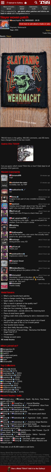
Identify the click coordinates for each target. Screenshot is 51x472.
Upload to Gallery (16, 3)
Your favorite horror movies (14, 325)
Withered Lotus (8, 399)
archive (5, 369)
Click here (41, 166)
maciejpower (7, 357)
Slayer (8, 36)
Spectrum (15, 204)
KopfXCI (5, 353)
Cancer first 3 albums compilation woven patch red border (22, 411)
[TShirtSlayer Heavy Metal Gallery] (44, 2)
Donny (14, 197)
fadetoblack (18, 405)
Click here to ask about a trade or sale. (34, 24)
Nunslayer (6, 371)
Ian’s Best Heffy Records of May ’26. (18, 327)
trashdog (15, 225)
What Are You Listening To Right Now (18, 308)
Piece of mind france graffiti (14, 313)
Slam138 (5, 403)
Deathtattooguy (8, 392)
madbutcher (16, 190)
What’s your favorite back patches (17, 296)
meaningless (7, 373)
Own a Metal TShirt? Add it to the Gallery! (28, 469)
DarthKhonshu (25, 430)
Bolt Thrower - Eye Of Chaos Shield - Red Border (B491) (24, 431)
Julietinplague (7, 351)
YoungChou (18, 403)
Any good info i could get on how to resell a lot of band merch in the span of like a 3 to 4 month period (24, 321)
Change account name (12, 337)
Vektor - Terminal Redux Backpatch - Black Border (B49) (22, 435)
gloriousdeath (7, 379)
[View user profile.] (4, 28)
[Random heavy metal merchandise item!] (25, 2)
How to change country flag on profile (18, 298)
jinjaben (21, 399)
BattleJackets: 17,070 (34, 8)
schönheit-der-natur (19, 183)
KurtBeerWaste (8, 375)
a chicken (6, 438)
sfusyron (5, 383)
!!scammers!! (9, 334)
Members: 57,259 (45, 8)
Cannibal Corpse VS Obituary (15, 306)
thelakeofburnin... (18, 268)
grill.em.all (15, 211)
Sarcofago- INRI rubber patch (34, 438)
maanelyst (6, 377)
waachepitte (16, 20)
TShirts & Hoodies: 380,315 (9, 8)
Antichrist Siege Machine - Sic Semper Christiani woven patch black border (24, 423)
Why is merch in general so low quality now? (20, 303)
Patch (48, 30)
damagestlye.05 (8, 349)
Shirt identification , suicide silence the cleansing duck (24, 311)
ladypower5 (6, 386)
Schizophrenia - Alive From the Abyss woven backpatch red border (24, 406)
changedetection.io (22, 13)
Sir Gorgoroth (7, 381)
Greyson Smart (17, 261)
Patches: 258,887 (22, 8)
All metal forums (8, 340)
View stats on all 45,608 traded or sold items (17, 447)
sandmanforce (17, 254)
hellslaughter (7, 390)
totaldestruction (8, 388)
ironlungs (15, 240)
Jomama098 (16, 175)
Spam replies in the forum (13, 301)
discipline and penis (9, 355)
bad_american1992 (18, 218)
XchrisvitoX (16, 275)
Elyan (4, 359)
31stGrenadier (17, 232)
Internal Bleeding (33, 403)
